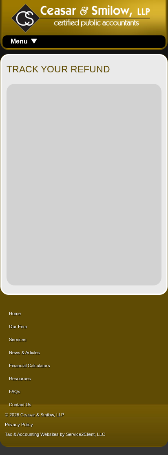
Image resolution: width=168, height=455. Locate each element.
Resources (20, 378)
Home (15, 313)
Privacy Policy (19, 424)
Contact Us (20, 404)
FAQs (14, 391)
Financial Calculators (29, 365)
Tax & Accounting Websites (32, 434)
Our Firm (18, 326)
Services (18, 339)
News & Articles (24, 352)
